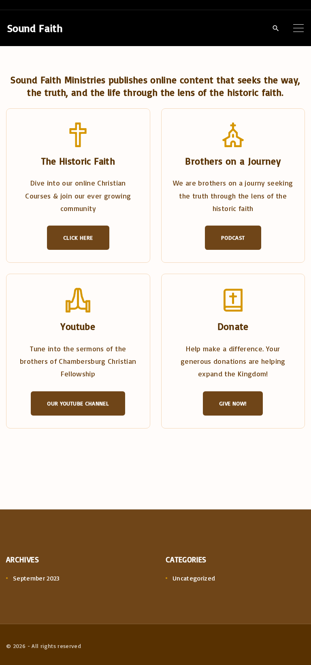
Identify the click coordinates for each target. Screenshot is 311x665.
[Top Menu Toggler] (298, 28)
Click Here (78, 237)
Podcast (233, 237)
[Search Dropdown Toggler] (275, 28)
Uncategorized (194, 578)
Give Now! (233, 403)
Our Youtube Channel (78, 403)
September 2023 (36, 578)
